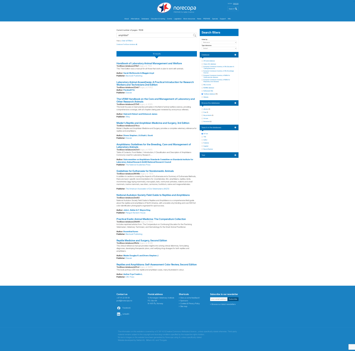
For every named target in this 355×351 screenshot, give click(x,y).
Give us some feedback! (190, 298)
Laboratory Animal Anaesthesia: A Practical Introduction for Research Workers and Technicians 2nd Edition (155, 83)
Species (215, 19)
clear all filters (127, 41)
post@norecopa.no (124, 301)
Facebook (126, 308)
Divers (126, 135)
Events (169, 19)
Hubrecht (127, 114)
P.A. (133, 90)
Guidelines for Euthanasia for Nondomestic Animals (145, 171)
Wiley (128, 117)
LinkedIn (125, 314)
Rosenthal (127, 231)
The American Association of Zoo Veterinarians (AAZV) (147, 189)
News (199, 19)
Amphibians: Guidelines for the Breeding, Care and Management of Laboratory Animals (153, 145)
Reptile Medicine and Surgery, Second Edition (141, 240)
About (126, 19)
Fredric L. (138, 274)
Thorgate (163, 340)
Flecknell (127, 90)
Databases (145, 19)
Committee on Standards (171, 159)
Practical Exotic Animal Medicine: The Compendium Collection (151, 219)
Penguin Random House (135, 213)
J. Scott (149, 135)
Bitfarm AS (150, 340)
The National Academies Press (138, 165)
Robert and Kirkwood (141, 114)
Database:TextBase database (126, 44)
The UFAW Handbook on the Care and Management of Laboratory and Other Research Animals (155, 100)
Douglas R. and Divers (139, 255)
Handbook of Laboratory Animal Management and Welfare (149, 63)
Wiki (229, 19)
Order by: (204, 39)
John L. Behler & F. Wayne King (136, 210)
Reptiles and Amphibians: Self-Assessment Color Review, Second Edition (156, 264)
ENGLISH (236, 3)
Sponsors (184, 301)
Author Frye (128, 274)
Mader (126, 255)
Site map (183, 306)
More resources (189, 19)
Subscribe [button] (233, 299)
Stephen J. (154, 255)
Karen (135, 231)
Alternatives (135, 19)
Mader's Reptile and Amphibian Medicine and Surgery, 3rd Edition (152, 122)
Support (223, 19)
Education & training (158, 19)
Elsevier (129, 93)
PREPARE (206, 19)
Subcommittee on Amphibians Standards (141, 159)
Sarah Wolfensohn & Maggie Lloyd (138, 73)
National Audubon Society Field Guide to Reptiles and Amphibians (153, 195)
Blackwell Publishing (134, 76)
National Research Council (159, 162)
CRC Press (130, 277)
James (154, 114)
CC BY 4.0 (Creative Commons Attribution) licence (176, 331)
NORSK (230, 3)
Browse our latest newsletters (224, 304)
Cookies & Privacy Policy (190, 303)
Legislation (177, 19)
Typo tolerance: (207, 45)
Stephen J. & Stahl (138, 135)
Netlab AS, (140, 340)
